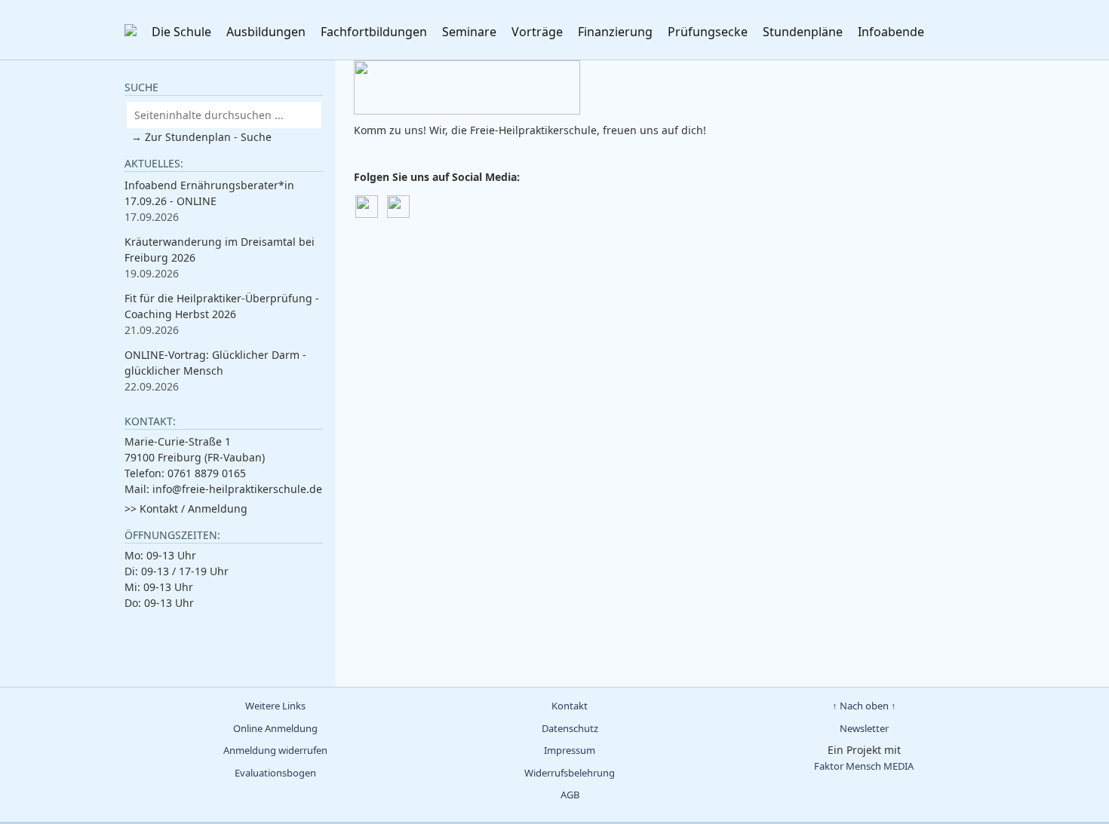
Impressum (569, 750)
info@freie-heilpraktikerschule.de (237, 489)
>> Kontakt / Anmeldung (185, 508)
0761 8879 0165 (206, 473)
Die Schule (181, 31)
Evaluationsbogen (275, 773)
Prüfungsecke (708, 31)
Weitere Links (275, 705)
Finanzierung (615, 31)
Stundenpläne (803, 31)
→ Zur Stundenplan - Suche (201, 137)
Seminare (469, 31)
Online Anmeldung (275, 728)
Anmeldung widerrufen (275, 750)
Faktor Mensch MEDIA (864, 766)
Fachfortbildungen (374, 31)
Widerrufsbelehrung (569, 773)
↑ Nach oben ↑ (864, 705)
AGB (570, 794)
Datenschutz (570, 728)
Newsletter (864, 728)
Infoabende (891, 31)
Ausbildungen (266, 31)
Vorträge (537, 31)
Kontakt (569, 705)
